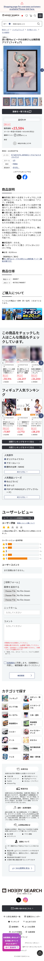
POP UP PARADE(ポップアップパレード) (22, 490)
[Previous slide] (2, 70)
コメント (8, 621)
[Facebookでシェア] (24, 177)
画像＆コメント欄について (26, 523)
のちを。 (16, 167)
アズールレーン (13, 462)
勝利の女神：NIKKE (15, 466)
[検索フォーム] (35, 16)
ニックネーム (10, 607)
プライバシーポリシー (32, 943)
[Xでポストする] (19, 177)
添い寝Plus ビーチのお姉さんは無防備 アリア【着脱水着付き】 (22, 260)
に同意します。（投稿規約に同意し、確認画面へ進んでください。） (23, 664)
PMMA (15, 164)
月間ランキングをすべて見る (21, 447)
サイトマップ (22, 950)
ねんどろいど (12, 481)
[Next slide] (42, 70)
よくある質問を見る (21, 868)
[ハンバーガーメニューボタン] (40, 15)
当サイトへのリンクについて (32, 947)
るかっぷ (10, 485)
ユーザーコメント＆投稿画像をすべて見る (17, 518)
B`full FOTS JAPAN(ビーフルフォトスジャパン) (26, 156)
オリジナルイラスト (15, 459)
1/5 (14, 160)
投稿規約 (11, 662)
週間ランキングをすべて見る (21, 441)
